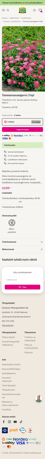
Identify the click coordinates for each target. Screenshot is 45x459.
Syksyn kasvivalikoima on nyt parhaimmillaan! (22, 2)
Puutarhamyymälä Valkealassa (10, 343)
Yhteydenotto (8, 389)
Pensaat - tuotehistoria (11, 21)
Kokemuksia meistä (11, 364)
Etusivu (5, 18)
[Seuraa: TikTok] (21, 421)
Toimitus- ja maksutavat (30, 339)
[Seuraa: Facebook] (3, 421)
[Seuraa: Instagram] (9, 421)
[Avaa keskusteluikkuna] (38, 398)
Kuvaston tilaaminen (7, 379)
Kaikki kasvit (14, 18)
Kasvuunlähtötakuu (11, 369)
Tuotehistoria (26, 18)
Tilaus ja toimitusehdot (31, 346)
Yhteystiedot (8, 325)
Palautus (28, 352)
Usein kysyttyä (9, 385)
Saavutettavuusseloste (11, 396)
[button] (40, 10)
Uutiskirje (6, 409)
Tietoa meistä (8, 337)
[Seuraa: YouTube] (15, 421)
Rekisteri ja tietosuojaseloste (10, 403)
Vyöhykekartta (9, 373)
